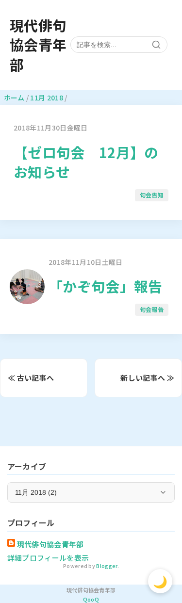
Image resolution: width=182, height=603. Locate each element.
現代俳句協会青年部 (38, 45)
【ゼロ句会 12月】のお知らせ (86, 161)
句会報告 (152, 309)
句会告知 (152, 195)
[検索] (156, 44)
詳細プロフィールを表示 (48, 558)
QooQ (91, 599)
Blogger (106, 566)
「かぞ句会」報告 (106, 286)
